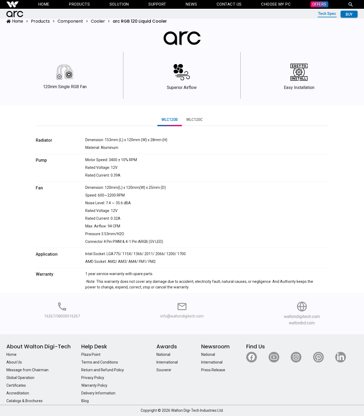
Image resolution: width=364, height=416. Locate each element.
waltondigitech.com (302, 316)
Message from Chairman (27, 370)
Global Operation (20, 378)
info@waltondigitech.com (182, 316)
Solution (119, 4)
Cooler (98, 21)
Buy (349, 14)
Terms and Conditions (99, 362)
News (191, 4)
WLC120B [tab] (169, 120)
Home (44, 4)
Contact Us (229, 4)
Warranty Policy (94, 385)
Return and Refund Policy (102, 370)
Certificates (16, 385)
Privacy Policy (92, 378)
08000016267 (68, 316)
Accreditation (17, 393)
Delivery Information (98, 393)
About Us (14, 362)
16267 (49, 316)
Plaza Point (90, 354)
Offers (319, 4)
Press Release (213, 370)
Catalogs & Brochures (24, 401)
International (167, 362)
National (163, 354)
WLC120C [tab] (194, 120)
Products (79, 4)
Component (70, 21)
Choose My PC (276, 4)
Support (157, 4)
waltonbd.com (302, 322)
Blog (85, 401)
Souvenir (163, 370)
